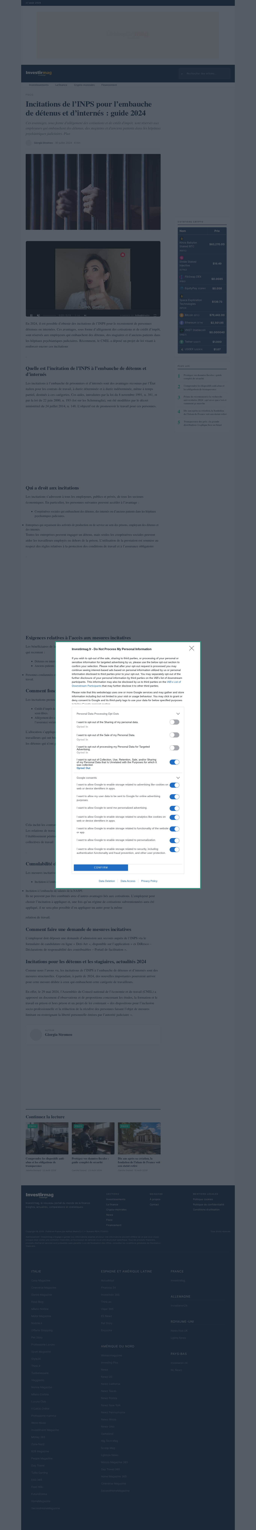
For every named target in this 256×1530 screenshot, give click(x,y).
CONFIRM (101, 867)
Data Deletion (107, 880)
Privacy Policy (149, 880)
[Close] (192, 649)
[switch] (174, 722)
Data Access (128, 880)
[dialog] (128, 765)
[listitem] (128, 714)
